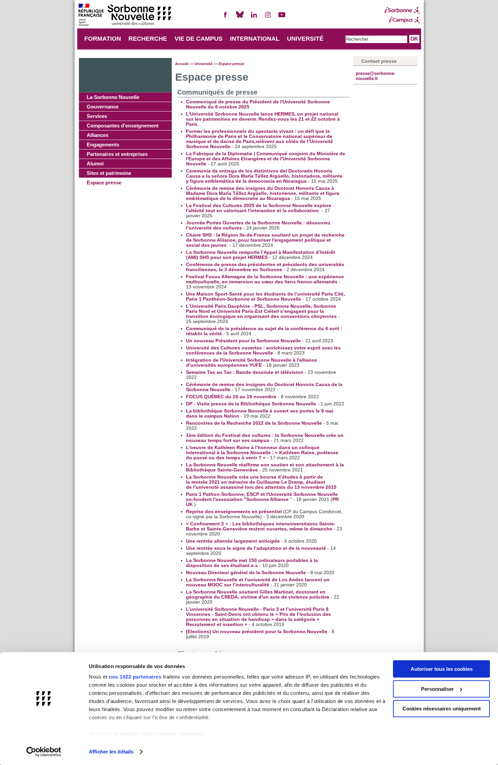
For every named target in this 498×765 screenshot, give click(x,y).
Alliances (97, 135)
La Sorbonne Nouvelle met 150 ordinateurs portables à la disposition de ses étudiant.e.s (252, 563)
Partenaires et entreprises (117, 154)
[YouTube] (282, 17)
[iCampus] (402, 20)
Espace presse (104, 182)
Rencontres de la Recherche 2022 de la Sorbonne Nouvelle (254, 423)
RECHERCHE (147, 38)
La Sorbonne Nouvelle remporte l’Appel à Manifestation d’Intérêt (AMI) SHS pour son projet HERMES (260, 255)
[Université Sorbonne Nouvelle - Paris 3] (124, 15)
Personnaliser (437, 689)
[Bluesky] (240, 17)
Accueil (181, 64)
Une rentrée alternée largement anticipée (233, 541)
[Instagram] (268, 17)
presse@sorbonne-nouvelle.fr (375, 76)
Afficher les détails (111, 751)
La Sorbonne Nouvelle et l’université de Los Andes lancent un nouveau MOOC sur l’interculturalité (258, 582)
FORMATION (102, 38)
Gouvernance (103, 106)
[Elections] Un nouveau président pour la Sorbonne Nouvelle (257, 631)
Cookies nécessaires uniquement (441, 708)
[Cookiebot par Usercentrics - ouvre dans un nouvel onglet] (44, 752)
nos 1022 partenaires (135, 677)
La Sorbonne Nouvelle (113, 97)
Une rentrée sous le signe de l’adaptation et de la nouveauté (256, 548)
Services (97, 116)
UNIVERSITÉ (305, 38)
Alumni (95, 163)
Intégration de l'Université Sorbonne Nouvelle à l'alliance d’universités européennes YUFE (251, 363)
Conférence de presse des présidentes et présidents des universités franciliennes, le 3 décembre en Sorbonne (265, 267)
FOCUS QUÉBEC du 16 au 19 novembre (232, 396)
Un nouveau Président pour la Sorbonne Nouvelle (244, 340)
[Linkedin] (254, 17)
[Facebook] (226, 17)
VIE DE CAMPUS (198, 38)
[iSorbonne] (402, 10)
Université (203, 64)
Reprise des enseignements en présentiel (234, 511)
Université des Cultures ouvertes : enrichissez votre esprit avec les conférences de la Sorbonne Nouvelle (263, 350)
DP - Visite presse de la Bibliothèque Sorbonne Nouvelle (251, 403)
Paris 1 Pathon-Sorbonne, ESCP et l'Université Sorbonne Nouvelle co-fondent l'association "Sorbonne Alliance (262, 497)
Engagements (103, 144)
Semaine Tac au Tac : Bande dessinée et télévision (245, 372)
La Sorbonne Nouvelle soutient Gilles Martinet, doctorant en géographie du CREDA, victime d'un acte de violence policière (257, 594)
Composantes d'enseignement (123, 125)
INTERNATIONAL (254, 38)
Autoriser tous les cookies (442, 669)
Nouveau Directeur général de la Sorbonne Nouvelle (246, 572)
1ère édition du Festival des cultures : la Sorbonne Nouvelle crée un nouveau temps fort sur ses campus (265, 438)
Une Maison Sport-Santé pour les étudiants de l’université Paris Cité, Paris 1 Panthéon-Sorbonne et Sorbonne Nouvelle (265, 296)
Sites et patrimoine (109, 173)
